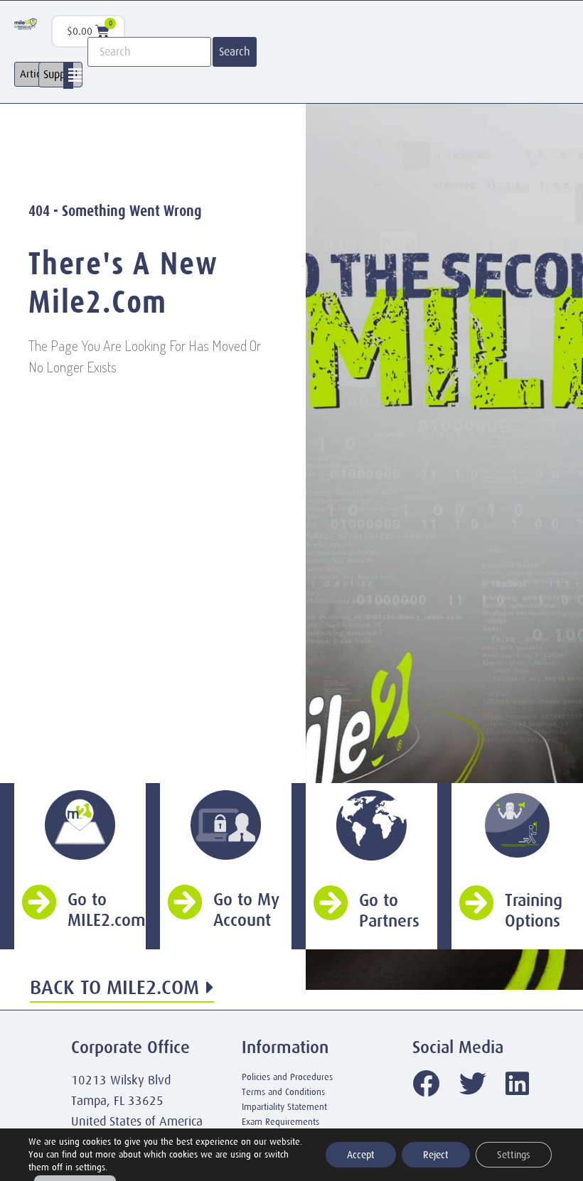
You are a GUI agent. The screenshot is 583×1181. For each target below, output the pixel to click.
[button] (75, 75)
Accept (361, 1154)
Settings (513, 1154)
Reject (436, 1154)
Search (234, 51)
